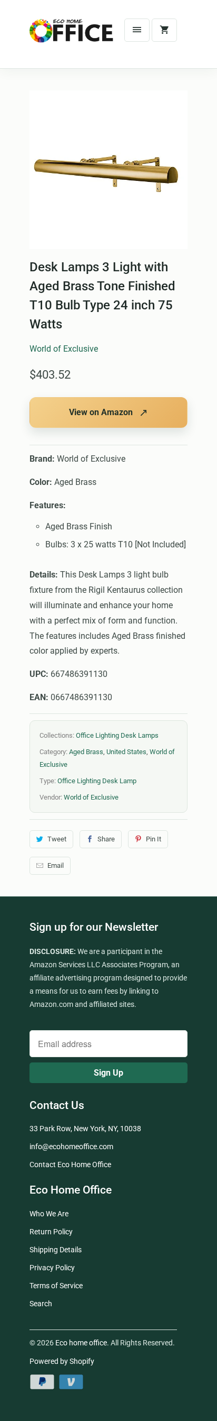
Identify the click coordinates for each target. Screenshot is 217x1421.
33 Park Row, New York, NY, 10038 (85, 1128)
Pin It (153, 839)
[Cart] (164, 30)
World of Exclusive (63, 349)
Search (40, 1303)
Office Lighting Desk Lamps (117, 735)
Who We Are (48, 1213)
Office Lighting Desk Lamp (96, 781)
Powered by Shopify (61, 1361)
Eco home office (81, 1343)
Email (55, 865)
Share (106, 839)
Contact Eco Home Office (70, 1164)
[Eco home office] (71, 38)
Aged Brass (86, 752)
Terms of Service (56, 1285)
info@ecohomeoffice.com (71, 1146)
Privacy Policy (52, 1267)
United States (126, 752)
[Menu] (137, 30)
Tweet (56, 839)
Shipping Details (55, 1249)
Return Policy (51, 1231)
